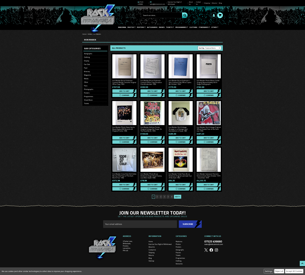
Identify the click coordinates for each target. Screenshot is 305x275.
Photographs (88, 89)
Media (86, 78)
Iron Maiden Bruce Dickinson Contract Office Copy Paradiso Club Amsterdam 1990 (151, 82)
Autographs (152, 27)
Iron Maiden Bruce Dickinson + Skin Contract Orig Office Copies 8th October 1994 (180, 82)
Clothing (193, 27)
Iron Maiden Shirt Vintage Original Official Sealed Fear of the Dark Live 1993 (209, 129)
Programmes (180, 27)
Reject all (279, 271)
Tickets (169, 27)
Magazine (87, 75)
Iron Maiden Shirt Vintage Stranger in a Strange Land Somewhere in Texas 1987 (178, 129)
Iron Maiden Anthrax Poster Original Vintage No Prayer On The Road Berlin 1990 (151, 129)
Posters (140, 27)
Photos (130, 27)
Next (177, 196)
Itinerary (87, 71)
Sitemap (151, 261)
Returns (214, 3)
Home (151, 241)
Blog (220, 3)
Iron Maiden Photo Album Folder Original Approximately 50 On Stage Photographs (208, 82)
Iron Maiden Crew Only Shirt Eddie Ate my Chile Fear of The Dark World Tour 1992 (124, 176)
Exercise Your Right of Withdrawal (175, 3)
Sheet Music (88, 100)
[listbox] (213, 48)
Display (86, 60)
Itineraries (203, 27)
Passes (162, 27)
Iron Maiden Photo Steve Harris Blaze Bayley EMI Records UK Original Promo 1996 (123, 129)
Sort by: (202, 48)
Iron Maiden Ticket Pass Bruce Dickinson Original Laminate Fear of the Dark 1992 (180, 176)
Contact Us (198, 3)
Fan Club (87, 64)
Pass (85, 85)
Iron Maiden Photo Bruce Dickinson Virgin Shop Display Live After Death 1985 (151, 176)
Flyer (86, 68)
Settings (268, 271)
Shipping (207, 3)
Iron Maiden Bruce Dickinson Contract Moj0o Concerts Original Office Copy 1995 (124, 82)
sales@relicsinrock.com (213, 244)
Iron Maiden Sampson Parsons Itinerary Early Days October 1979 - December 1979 (208, 176)
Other (86, 82)
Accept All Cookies (294, 271)
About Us (191, 3)
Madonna (122, 27)
